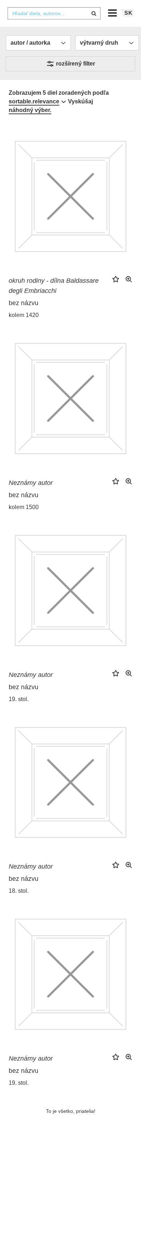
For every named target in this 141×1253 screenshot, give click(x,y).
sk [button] (128, 13)
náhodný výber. (30, 110)
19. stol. (19, 699)
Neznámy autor (31, 482)
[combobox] (54, 13)
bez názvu (23, 303)
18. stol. (19, 891)
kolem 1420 (24, 315)
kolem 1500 (24, 507)
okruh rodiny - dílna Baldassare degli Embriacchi (54, 285)
